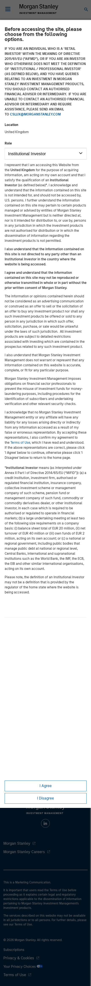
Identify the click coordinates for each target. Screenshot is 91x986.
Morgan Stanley (16, 843)
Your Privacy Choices (20, 967)
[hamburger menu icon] (7, 9)
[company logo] (38, 9)
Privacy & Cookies (18, 958)
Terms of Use (20, 443)
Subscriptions (13, 950)
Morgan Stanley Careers (24, 852)
